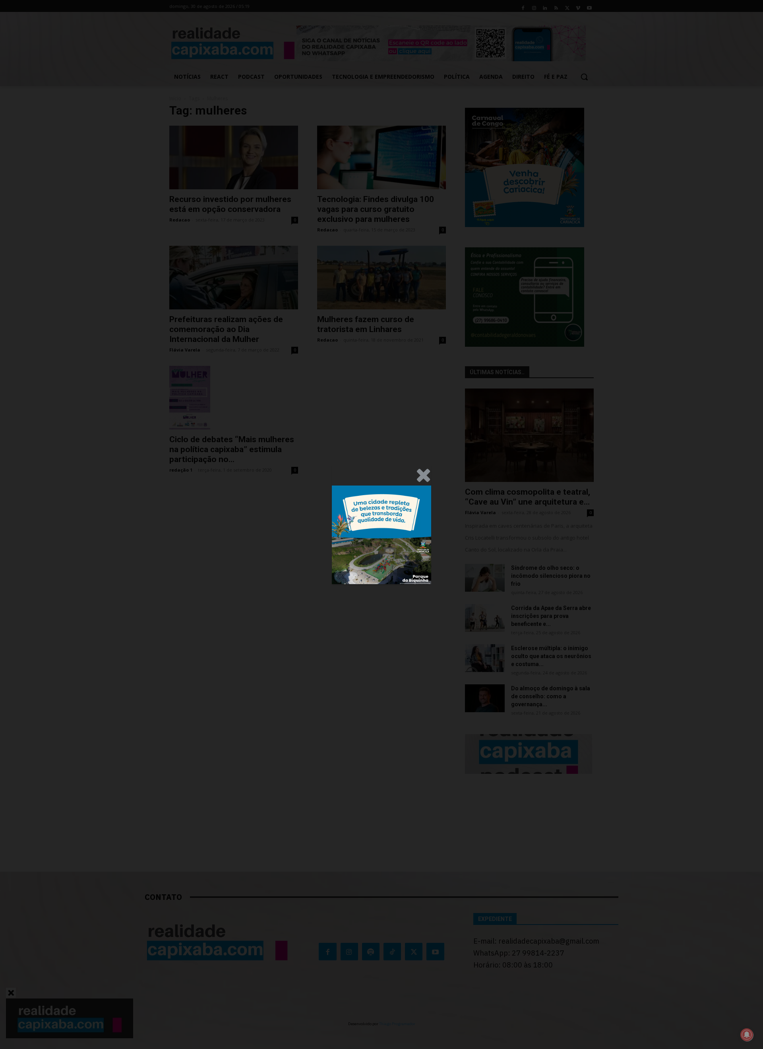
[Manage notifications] (746, 1034)
